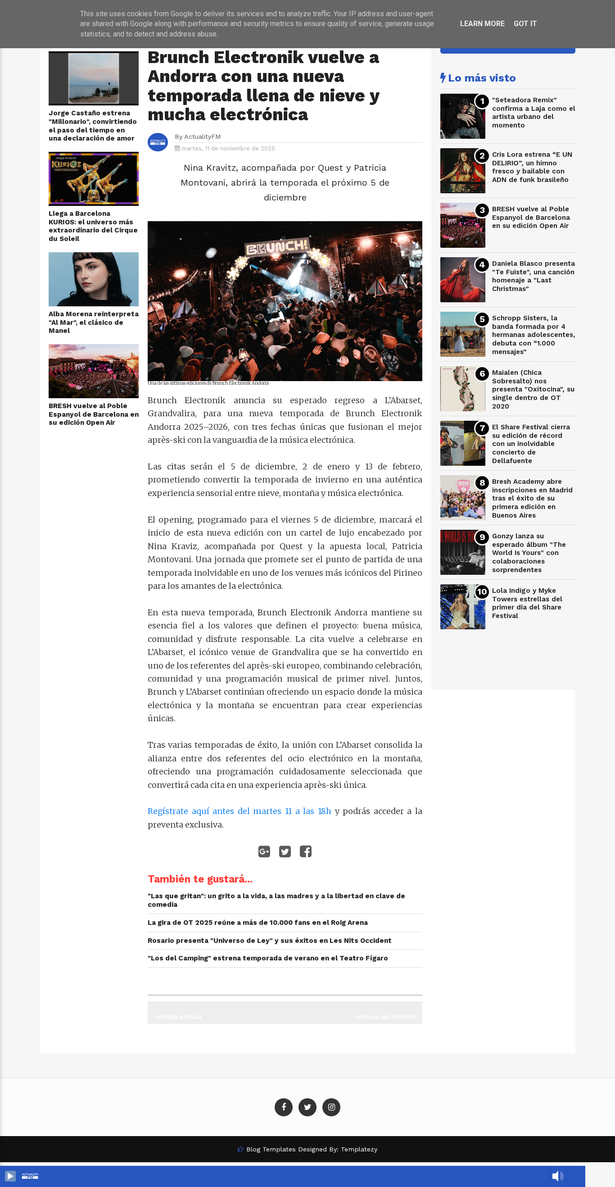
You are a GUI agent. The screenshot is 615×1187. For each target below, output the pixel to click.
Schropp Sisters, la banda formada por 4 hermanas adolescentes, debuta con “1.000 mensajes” (533, 335)
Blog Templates (271, 1149)
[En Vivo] (10, 1176)
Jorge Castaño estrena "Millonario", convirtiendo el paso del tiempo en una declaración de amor (93, 125)
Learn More (482, 23)
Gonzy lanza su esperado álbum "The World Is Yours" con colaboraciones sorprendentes (529, 553)
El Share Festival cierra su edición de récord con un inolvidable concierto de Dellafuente (531, 444)
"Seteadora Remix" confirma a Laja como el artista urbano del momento (533, 112)
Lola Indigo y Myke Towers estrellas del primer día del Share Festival (527, 603)
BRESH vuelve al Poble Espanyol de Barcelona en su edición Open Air (94, 414)
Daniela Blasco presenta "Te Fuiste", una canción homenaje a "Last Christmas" (533, 276)
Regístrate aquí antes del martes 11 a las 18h (239, 811)
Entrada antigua (178, 1017)
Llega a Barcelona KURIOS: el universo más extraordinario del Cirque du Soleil (93, 226)
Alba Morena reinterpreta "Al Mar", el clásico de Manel (94, 322)
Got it (525, 23)
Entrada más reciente (386, 1017)
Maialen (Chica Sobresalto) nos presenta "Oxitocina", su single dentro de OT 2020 (533, 389)
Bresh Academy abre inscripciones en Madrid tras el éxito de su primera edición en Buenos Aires (532, 498)
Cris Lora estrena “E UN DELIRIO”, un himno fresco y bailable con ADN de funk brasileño (532, 167)
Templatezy (359, 1149)
